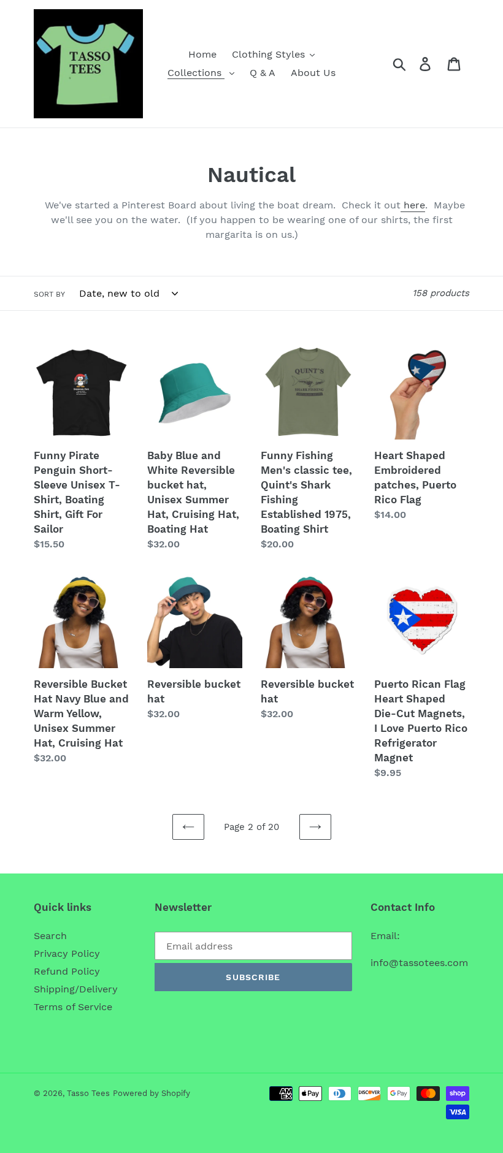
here (413, 205)
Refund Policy (67, 971)
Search (50, 936)
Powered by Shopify (151, 1093)
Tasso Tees (88, 1093)
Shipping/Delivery (76, 989)
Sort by (49, 294)
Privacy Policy (67, 953)
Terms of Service (73, 1007)
